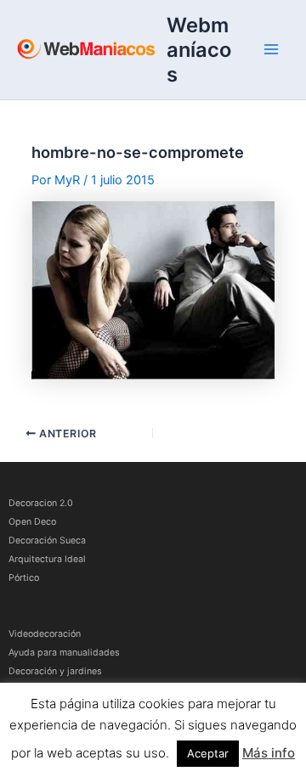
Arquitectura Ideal (47, 559)
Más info (268, 753)
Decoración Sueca (47, 540)
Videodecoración (44, 633)
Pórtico (23, 577)
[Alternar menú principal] (271, 49)
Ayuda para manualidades (64, 652)
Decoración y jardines (55, 671)
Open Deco (32, 521)
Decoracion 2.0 (40, 503)
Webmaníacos (199, 50)
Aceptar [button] (208, 753)
